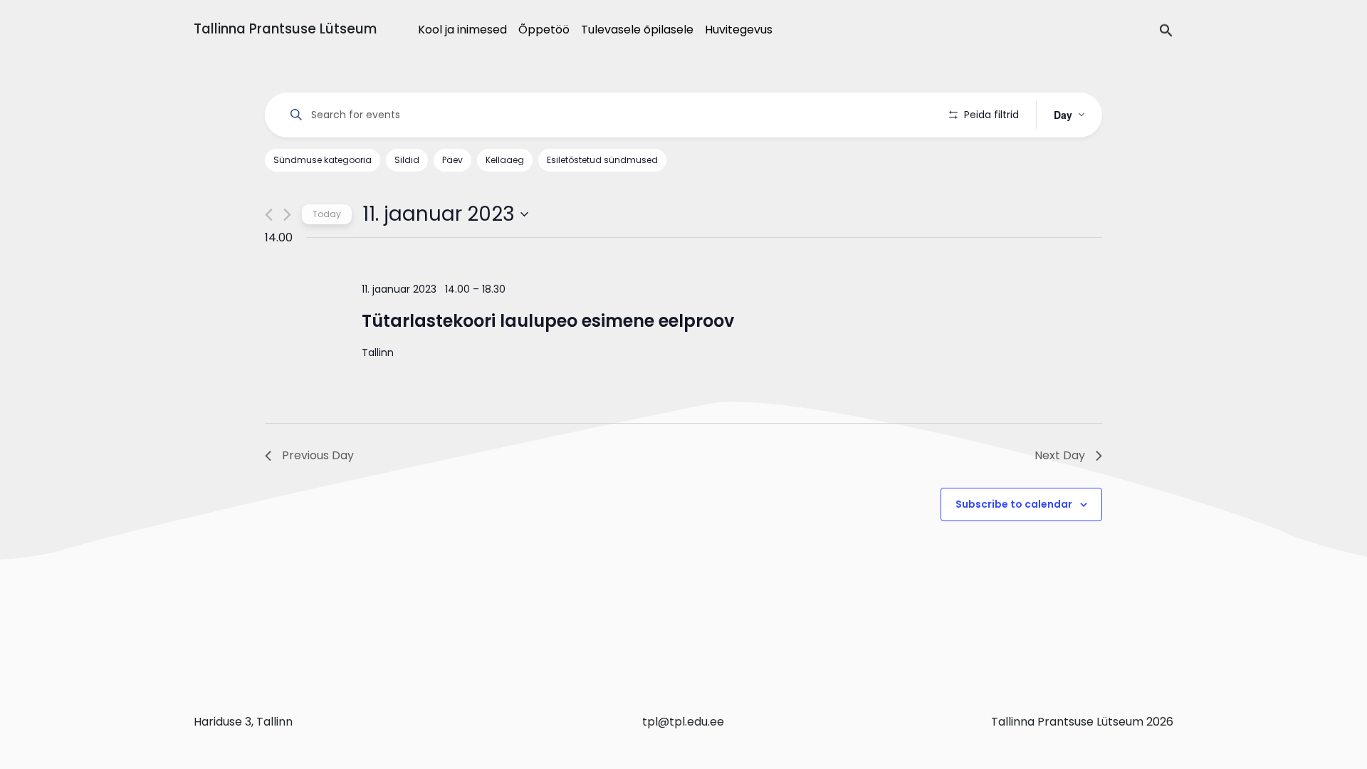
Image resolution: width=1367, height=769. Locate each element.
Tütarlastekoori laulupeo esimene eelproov (548, 321)
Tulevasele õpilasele (637, 29)
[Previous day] (269, 214)
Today (327, 214)
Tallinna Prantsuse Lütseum (285, 29)
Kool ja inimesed (462, 29)
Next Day (1060, 455)
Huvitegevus (738, 29)
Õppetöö (544, 29)
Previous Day (318, 455)
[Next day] (287, 214)
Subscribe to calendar (1013, 504)
